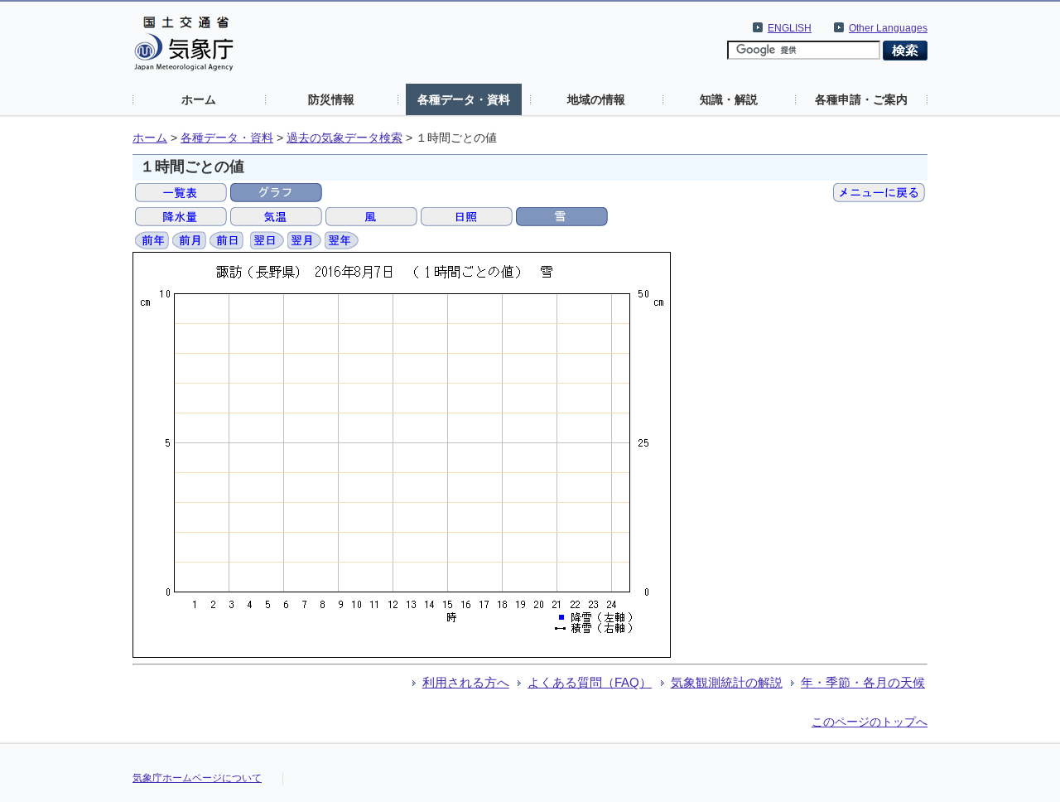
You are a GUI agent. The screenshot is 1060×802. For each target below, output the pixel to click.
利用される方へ (465, 682)
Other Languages (888, 28)
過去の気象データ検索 (344, 138)
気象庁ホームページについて (197, 778)
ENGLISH (790, 28)
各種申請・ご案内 (861, 99)
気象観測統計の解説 (727, 682)
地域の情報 (596, 99)
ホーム (198, 99)
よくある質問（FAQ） (590, 682)
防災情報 (331, 99)
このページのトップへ (870, 721)
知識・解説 (729, 99)
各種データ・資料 (463, 99)
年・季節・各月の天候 (863, 682)
